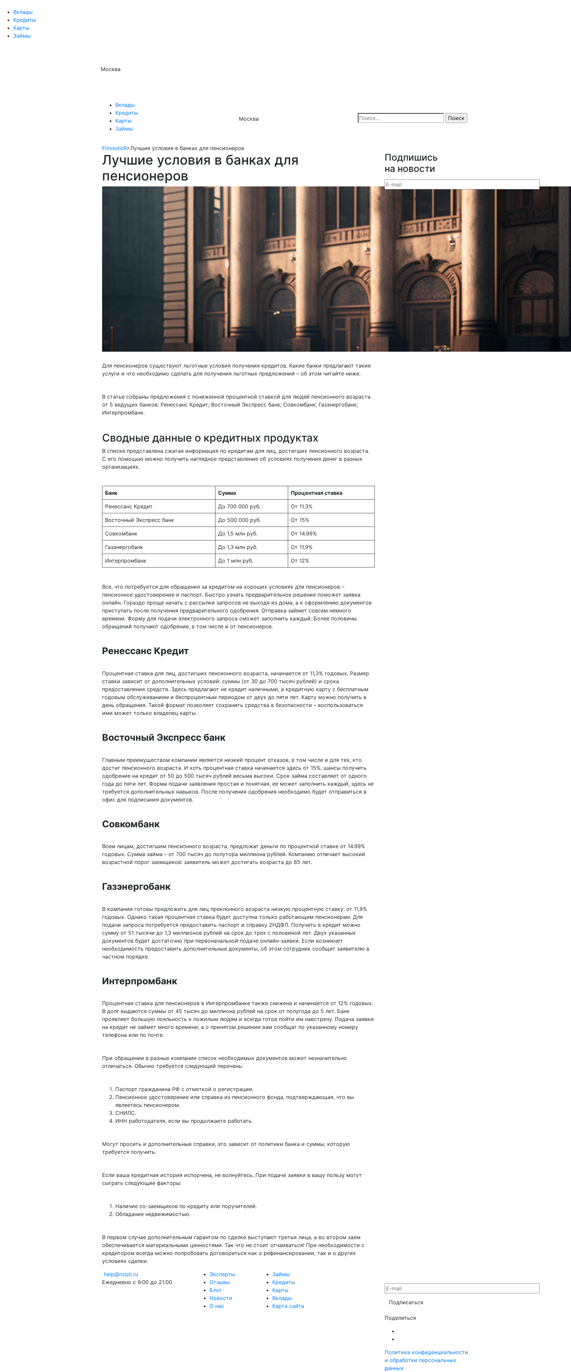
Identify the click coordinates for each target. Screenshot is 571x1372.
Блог (215, 1290)
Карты (21, 27)
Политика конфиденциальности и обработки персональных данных (426, 1360)
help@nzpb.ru (121, 1274)
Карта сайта (288, 1306)
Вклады (23, 12)
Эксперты (222, 1274)
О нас (216, 1306)
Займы (22, 35)
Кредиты (24, 20)
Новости (220, 1298)
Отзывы (219, 1282)
